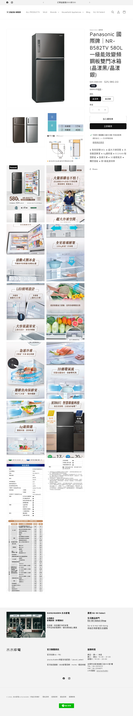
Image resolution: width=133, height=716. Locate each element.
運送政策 (63, 697)
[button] (54, 12)
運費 (99, 89)
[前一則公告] (43, 2)
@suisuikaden (102, 671)
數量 (91, 105)
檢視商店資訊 (98, 142)
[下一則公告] (89, 2)
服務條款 (72, 697)
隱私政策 (46, 697)
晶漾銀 (108, 99)
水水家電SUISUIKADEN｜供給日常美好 (26, 697)
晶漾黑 (95, 99)
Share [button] (95, 169)
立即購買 (108, 126)
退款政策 (54, 697)
